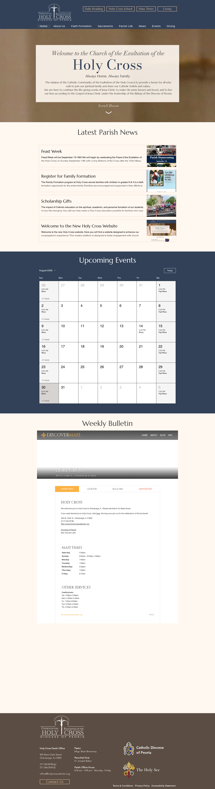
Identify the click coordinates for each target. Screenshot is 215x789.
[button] (49, 291)
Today (170, 270)
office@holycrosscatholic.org (55, 773)
